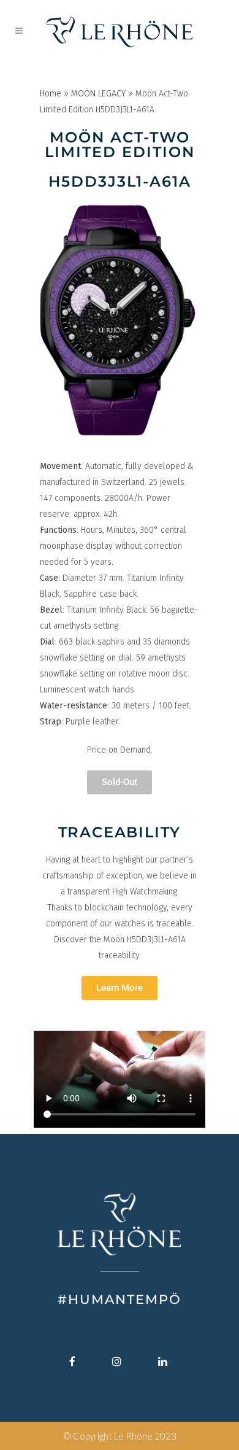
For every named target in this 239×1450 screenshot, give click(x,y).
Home (50, 93)
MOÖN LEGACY (98, 93)
